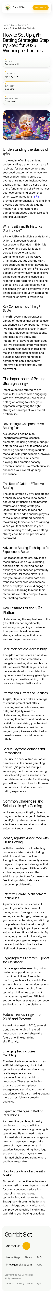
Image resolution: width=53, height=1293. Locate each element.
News (13, 25)
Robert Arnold (12, 64)
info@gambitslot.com (19, 1264)
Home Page (13, 1257)
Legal (38, 1283)
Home (5, 25)
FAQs (40, 1257)
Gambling (22, 25)
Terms (30, 1283)
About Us (10, 1283)
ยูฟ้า (36, 196)
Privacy (20, 1283)
